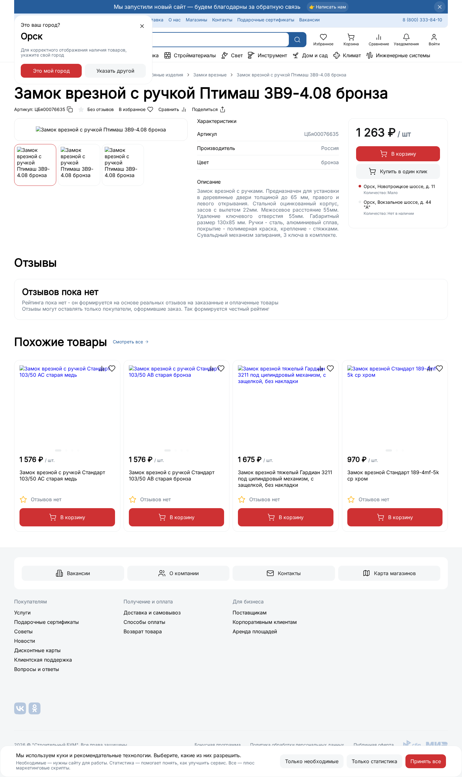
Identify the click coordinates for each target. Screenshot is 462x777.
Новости (24, 641)
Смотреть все (128, 341)
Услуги (22, 612)
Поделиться (205, 109)
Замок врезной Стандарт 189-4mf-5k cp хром (393, 475)
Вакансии (309, 19)
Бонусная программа (218, 744)
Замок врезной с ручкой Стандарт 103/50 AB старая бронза (171, 475)
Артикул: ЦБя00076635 (39, 109)
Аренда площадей (255, 631)
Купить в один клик (403, 171)
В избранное (132, 109)
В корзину (403, 154)
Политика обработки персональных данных (297, 744)
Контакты (222, 19)
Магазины (196, 19)
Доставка (153, 19)
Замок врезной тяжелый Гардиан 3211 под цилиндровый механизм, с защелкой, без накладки (285, 478)
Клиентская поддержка (43, 660)
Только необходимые (311, 761)
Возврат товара (143, 631)
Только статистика (374, 761)
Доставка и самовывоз (152, 612)
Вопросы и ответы (36, 669)
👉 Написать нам (327, 6)
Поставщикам (250, 612)
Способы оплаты (144, 622)
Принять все (425, 761)
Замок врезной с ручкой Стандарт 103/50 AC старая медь (62, 475)
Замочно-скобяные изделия (153, 74)
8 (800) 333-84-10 (422, 19)
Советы (23, 631)
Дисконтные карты (37, 650)
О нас (174, 19)
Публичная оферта (374, 744)
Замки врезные (210, 74)
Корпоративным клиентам (265, 622)
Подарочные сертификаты (265, 19)
